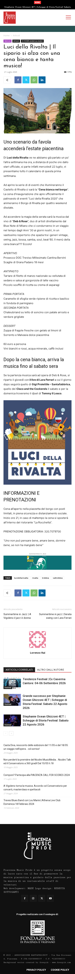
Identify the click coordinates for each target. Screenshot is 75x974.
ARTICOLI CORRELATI (19, 670)
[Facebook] (17, 79)
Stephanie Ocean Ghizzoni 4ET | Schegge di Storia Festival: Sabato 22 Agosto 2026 (46, 720)
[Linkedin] (42, 79)
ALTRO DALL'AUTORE (50, 670)
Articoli (16, 35)
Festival (8, 687)
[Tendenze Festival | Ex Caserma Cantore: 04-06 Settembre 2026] (12, 683)
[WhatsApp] (34, 79)
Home (6, 35)
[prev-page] (5, 733)
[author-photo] (37, 647)
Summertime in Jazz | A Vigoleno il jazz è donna (17, 616)
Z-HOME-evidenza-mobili (32, 41)
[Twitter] (25, 79)
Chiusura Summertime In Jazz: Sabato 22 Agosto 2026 (38, 7)
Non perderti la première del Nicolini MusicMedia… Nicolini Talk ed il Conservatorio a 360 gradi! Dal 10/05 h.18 (37, 761)
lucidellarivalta (21, 578)
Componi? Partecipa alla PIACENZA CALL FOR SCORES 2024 (36, 775)
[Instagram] (33, 898)
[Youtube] (50, 898)
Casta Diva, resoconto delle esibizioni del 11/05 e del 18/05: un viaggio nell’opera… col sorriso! (35, 747)
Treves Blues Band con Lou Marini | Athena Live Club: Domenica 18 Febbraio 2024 (32, 802)
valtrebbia (58, 578)
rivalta (35, 578)
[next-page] (11, 733)
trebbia (45, 578)
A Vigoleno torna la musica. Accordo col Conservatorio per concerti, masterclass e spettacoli (35, 787)
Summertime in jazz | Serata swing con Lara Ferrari (55, 616)
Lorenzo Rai (37, 652)
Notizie (7, 41)
